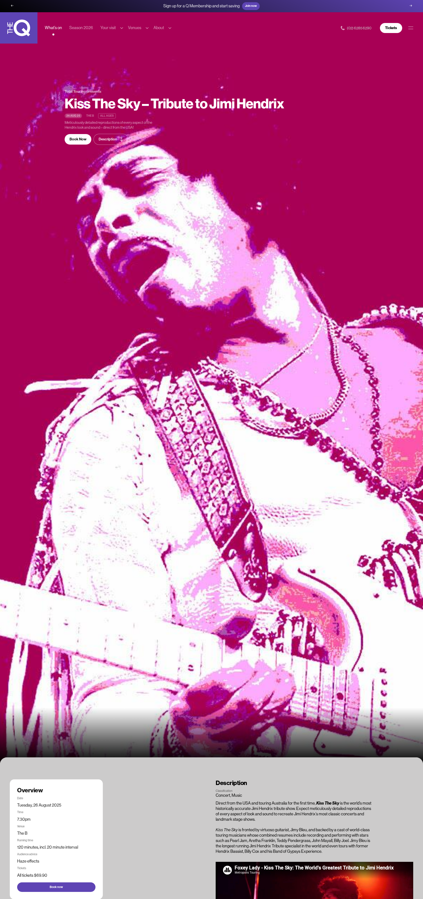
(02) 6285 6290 (359, 28)
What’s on (53, 27)
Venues (134, 27)
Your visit (108, 27)
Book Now (78, 139)
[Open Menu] (411, 28)
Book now (56, 886)
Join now (251, 6)
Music (237, 795)
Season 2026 (81, 27)
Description (108, 139)
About (158, 27)
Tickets (391, 28)
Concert (223, 795)
